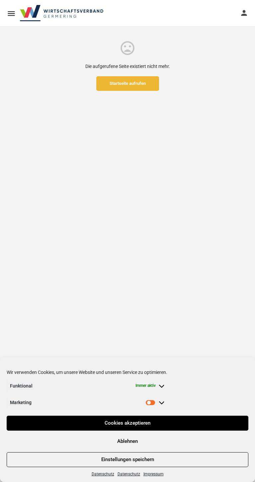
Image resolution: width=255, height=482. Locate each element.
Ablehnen (127, 441)
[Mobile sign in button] (244, 13)
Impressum (153, 474)
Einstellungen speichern (127, 459)
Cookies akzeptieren (127, 423)
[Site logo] (62, 13)
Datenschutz (103, 474)
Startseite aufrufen (128, 83)
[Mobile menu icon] (11, 13)
